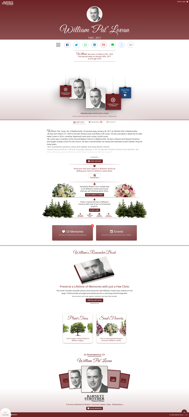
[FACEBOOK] (67, 45)
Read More (94, 157)
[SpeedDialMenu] (184, 412)
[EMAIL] (104, 45)
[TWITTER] (76, 45)
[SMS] (113, 45)
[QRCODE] (58, 45)
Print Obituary (95, 161)
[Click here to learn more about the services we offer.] (94, 398)
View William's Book (94, 300)
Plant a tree (94, 210)
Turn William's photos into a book (94, 113)
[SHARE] (122, 45)
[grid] (94, 94)
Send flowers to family (94, 195)
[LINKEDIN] (94, 45)
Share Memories (96, 408)
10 (92, 226)
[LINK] (131, 45)
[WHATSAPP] (85, 45)
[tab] (79, 122)
